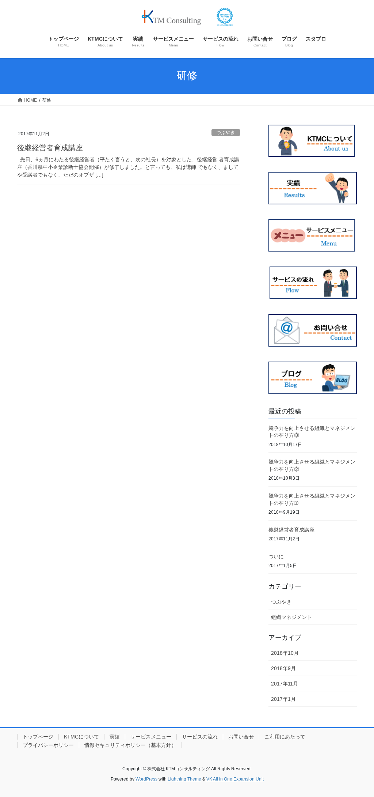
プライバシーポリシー (48, 745)
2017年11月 (284, 684)
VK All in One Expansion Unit (235, 779)
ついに (276, 556)
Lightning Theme (184, 779)
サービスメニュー (150, 737)
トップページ (38, 737)
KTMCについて (81, 737)
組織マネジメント (291, 617)
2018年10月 (285, 653)
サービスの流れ (200, 737)
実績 (115, 737)
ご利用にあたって (284, 737)
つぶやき (225, 132)
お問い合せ (241, 737)
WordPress (146, 779)
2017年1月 (283, 699)
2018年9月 (283, 668)
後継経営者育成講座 (50, 148)
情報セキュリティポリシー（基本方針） (130, 745)
